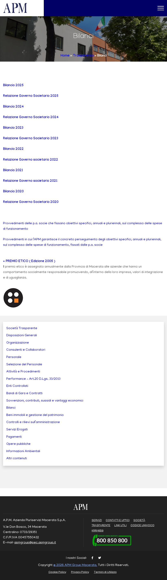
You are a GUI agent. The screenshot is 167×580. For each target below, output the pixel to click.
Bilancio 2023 (13, 128)
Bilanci (10, 408)
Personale (13, 357)
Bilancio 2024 (13, 107)
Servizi (97, 520)
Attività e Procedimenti (23, 372)
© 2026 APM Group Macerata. (75, 565)
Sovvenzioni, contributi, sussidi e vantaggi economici (44, 401)
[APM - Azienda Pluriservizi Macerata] (20, 8)
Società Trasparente (21, 328)
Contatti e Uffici (118, 520)
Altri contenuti (16, 458)
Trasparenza (83, 56)
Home (64, 56)
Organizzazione (17, 343)
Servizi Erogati (17, 430)
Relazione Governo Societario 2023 (30, 139)
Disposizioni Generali (21, 335)
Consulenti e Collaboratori (25, 350)
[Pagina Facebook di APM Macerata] (92, 558)
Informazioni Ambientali (23, 451)
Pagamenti (14, 437)
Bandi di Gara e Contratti (24, 393)
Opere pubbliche (18, 444)
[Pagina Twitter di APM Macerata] (99, 558)
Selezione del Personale (24, 365)
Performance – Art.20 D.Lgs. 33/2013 (33, 379)
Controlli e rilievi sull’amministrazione (33, 422)
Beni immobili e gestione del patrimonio (35, 415)
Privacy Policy (80, 572)
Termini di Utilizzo (105, 572)
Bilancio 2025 (13, 86)
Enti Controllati (17, 386)
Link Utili (120, 525)
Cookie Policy (57, 572)
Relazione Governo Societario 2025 (30, 96)
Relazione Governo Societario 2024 (31, 118)
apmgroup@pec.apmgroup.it (35, 543)
